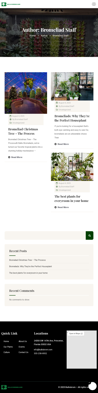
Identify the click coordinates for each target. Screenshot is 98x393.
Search (89, 235)
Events (22, 347)
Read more (16, 157)
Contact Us (23, 352)
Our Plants (8, 347)
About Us (23, 341)
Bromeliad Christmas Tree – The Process (23, 131)
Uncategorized (18, 123)
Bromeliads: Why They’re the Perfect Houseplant (72, 118)
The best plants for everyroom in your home (71, 198)
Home (6, 341)
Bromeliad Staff (21, 119)
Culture (7, 352)
